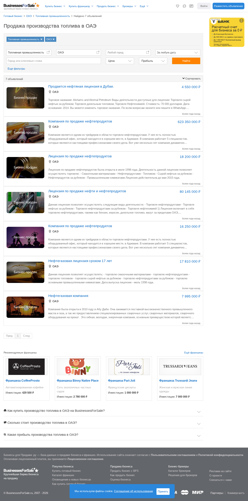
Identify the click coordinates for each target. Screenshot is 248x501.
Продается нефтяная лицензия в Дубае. (81, 86)
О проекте (215, 475)
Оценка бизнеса (120, 479)
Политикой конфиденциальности (220, 454)
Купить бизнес (53, 6)
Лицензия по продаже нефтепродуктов (80, 156)
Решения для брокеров (182, 475)
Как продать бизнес (122, 475)
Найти (186, 60)
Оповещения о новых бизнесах (71, 479)
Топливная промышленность (26, 52)
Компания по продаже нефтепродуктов (80, 121)
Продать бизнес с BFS (124, 470)
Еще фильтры (16, 68)
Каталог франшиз (63, 475)
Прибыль (147, 60)
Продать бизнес (106, 6)
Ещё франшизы (193, 352)
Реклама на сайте (220, 471)
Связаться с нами (220, 479)
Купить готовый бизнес (66, 470)
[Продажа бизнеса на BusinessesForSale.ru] (21, 469)
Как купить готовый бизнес (69, 483)
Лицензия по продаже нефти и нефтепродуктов (87, 191)
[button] (177, 6)
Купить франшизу (79, 6)
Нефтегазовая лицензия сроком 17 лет (80, 261)
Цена (111, 60)
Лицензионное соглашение (85, 458)
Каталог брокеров (179, 470)
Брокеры (128, 6)
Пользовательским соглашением (173, 454)
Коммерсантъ (235, 492)
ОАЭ (61, 52)
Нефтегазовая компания (68, 296)
